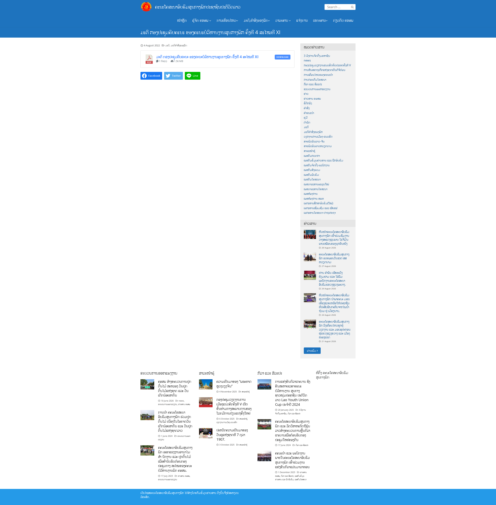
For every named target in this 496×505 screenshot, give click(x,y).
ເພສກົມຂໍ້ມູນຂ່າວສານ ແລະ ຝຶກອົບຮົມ (323, 160)
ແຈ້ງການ (302, 20)
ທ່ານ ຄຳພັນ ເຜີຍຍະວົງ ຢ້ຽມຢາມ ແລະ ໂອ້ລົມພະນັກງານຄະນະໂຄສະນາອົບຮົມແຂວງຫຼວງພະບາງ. (332, 279)
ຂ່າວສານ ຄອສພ (312, 99)
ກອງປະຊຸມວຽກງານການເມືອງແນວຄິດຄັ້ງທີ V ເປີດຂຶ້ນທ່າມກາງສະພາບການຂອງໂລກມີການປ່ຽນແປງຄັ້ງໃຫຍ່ (233, 406)
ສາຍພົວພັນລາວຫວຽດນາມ (318, 146)
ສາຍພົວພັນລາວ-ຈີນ (314, 141)
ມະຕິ (167, 45)
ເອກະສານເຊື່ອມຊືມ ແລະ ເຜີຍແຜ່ (320, 208)
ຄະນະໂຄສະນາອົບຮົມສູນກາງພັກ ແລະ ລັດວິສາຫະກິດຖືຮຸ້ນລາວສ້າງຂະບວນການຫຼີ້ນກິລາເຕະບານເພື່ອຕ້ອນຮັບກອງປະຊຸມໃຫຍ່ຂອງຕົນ (292, 430)
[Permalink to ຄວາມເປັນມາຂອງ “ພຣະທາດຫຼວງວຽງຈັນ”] (206, 384)
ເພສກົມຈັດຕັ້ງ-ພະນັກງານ (317, 165)
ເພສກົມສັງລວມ (312, 170)
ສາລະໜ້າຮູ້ (309, 151)
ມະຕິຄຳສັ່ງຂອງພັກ (179, 45)
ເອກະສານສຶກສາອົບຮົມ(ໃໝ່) (318, 203)
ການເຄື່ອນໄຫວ (226, 20)
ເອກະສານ (319, 20)
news (307, 60)
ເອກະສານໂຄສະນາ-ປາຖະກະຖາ (320, 213)
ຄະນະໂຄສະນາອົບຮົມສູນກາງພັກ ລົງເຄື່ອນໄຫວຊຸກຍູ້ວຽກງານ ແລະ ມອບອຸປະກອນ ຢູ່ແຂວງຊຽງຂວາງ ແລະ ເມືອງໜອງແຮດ (334, 329)
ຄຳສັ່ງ (307, 108)
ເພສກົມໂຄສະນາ (312, 179)
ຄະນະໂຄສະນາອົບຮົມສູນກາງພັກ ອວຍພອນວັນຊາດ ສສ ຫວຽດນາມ (334, 258)
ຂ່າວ (306, 94)
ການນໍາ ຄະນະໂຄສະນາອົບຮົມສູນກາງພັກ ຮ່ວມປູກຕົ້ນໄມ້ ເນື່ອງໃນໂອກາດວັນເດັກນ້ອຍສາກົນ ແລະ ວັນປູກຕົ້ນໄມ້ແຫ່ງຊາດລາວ (175, 421)
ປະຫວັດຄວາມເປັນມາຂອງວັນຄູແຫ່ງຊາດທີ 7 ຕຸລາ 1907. (232, 434)
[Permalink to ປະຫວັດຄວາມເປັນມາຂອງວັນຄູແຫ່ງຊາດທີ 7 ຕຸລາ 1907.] (206, 433)
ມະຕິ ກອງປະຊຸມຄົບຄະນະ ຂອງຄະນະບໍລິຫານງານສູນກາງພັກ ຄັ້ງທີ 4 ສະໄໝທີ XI (210, 32)
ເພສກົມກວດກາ (312, 156)
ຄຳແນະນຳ (309, 113)
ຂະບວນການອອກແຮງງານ (317, 89)
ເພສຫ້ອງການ (311, 194)
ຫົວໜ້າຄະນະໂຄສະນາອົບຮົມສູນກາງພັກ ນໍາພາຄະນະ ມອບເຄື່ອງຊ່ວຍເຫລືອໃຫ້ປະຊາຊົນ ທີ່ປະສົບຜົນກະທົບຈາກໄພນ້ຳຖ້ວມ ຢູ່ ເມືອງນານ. (334, 303)
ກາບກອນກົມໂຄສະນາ (315, 80)
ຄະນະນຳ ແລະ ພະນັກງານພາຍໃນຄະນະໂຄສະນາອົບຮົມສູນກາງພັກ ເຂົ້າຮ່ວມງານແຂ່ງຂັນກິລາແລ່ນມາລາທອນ (292, 460)
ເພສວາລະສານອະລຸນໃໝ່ (316, 184)
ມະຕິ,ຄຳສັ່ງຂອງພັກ (256, 20)
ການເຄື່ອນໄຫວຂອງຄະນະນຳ (318, 75)
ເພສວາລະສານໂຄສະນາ (315, 189)
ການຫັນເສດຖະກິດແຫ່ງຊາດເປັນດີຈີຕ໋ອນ (324, 70)
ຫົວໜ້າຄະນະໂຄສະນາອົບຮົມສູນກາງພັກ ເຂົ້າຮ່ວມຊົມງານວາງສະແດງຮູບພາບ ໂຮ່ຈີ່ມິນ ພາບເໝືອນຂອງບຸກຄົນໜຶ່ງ (334, 238)
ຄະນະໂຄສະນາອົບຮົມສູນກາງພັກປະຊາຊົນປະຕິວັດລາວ (197, 6)
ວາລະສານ (282, 20)
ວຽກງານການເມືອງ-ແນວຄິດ (318, 136)
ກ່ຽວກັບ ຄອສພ (343, 20)
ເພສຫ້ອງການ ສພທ (314, 198)
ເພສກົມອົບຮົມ (311, 175)
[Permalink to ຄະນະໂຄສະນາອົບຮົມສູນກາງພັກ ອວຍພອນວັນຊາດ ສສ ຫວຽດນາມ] (310, 256)
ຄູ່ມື (305, 117)
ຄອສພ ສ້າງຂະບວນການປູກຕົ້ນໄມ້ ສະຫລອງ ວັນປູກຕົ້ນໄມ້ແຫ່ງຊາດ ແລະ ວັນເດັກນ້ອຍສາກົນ (174, 388)
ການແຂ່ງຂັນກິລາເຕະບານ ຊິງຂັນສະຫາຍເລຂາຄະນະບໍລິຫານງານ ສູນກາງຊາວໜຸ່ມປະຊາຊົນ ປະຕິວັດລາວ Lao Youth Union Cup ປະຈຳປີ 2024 (292, 393)
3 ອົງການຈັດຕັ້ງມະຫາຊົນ (317, 56)
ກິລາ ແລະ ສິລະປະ (313, 84)
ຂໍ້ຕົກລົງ (308, 103)
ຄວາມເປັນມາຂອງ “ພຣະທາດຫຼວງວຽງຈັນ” (233, 383)
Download (282, 57)
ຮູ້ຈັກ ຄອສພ (200, 20)
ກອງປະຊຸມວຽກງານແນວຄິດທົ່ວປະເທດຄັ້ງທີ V (327, 65)
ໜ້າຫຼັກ (182, 20)
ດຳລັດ (307, 122)
